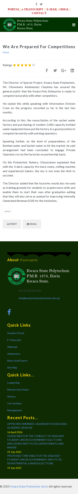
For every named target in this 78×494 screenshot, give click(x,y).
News (8, 211)
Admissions (13, 353)
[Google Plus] (64, 71)
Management (14, 410)
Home (6, 52)
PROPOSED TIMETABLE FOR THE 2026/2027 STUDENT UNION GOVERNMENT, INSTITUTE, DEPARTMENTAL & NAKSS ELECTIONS (34, 459)
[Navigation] (73, 24)
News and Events (17, 360)
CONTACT (39, 13)
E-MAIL (52, 9)
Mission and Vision (18, 389)
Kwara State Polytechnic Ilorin (29, 486)
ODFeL (64, 9)
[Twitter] (55, 71)
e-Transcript (14, 339)
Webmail (12, 346)
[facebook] (36, 4)
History (11, 396)
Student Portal (15, 333)
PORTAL (14, 9)
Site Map (12, 367)
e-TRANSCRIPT (32, 9)
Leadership (13, 382)
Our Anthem (14, 403)
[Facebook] (47, 71)
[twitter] (41, 4)
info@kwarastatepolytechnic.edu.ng (39, 298)
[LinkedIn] (72, 71)
